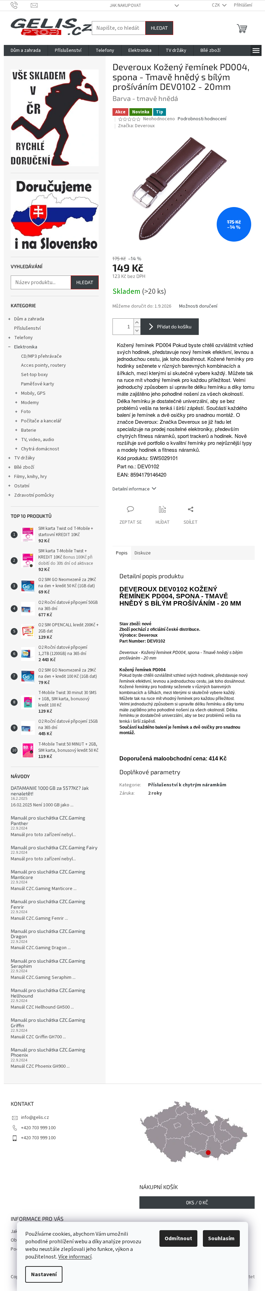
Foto (26, 411)
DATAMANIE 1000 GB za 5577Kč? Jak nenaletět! (50, 790)
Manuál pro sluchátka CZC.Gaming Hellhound (48, 993)
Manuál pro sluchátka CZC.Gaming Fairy (54, 847)
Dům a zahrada (29, 319)
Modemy (30, 402)
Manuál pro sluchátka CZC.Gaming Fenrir (48, 904)
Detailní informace (131, 489)
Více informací (74, 1257)
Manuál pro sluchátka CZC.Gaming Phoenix (48, 1052)
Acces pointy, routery (43, 365)
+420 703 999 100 (38, 1127)
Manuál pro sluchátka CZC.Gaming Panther (48, 820)
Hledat (159, 28)
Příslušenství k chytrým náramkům (187, 785)
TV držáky (24, 458)
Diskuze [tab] (143, 553)
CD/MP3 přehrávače (41, 356)
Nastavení (44, 1274)
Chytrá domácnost (40, 449)
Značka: (136, 125)
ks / (197, 1202)
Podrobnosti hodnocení (202, 119)
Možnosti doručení (198, 306)
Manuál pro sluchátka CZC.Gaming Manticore (48, 874)
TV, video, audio (37, 439)
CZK (216, 5)
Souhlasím (221, 1238)
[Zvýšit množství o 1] (137, 323)
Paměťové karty (37, 384)
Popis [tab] (122, 553)
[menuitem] (26, 50)
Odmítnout (178, 1238)
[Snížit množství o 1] (137, 331)
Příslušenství (27, 328)
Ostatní (21, 486)
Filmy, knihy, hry (30, 476)
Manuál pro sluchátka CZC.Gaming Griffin (48, 1022)
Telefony (23, 337)
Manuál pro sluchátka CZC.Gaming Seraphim (48, 963)
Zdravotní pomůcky (34, 495)
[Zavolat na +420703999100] (21, 5)
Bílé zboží (24, 467)
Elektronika (25, 347)
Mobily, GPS (33, 393)
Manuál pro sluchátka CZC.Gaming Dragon (48, 933)
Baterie (28, 430)
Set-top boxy (34, 374)
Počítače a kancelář (41, 421)
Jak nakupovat (125, 5)
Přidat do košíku (174, 326)
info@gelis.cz (35, 1117)
